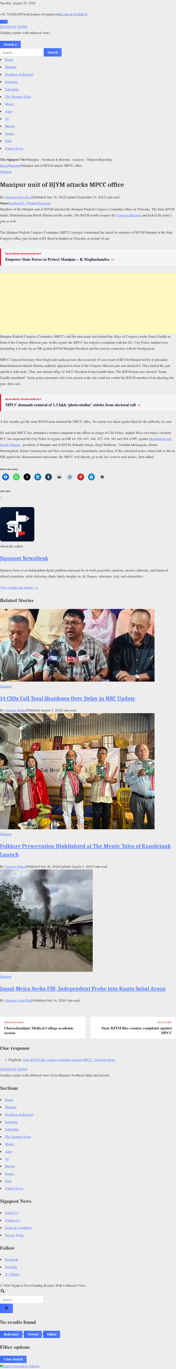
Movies (10, 126)
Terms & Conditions (18, 1227)
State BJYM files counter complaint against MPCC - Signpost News (69, 1059)
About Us (11, 1212)
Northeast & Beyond (19, 74)
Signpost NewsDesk (19, 197)
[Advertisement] (88, 303)
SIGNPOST (13, 26)
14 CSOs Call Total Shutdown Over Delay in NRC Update (67, 698)
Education (12, 89)
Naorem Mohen (15, 710)
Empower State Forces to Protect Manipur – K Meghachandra (59, 259)
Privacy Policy (15, 1235)
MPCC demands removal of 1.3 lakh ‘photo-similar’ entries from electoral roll (73, 404)
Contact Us (12, 1220)
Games (9, 133)
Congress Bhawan (128, 215)
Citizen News (14, 148)
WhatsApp (43, 203)
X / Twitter (29, 203)
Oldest (51, 1334)
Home (9, 59)
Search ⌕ (10, 44)
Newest (33, 1334)
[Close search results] (6, 1308)
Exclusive (11, 81)
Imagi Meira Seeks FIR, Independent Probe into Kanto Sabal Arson (83, 989)
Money (10, 103)
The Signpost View (18, 96)
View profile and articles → (19, 587)
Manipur (11, 66)
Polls (8, 140)
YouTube (79, 14)
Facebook (66, 14)
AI (7, 118)
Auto (8, 111)
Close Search (13, 1359)
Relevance (11, 1334)
